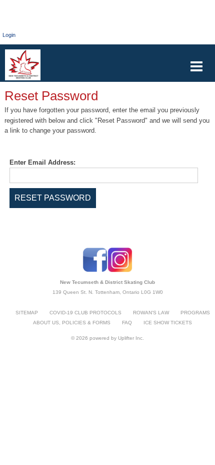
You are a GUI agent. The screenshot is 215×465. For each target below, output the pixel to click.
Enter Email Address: (43, 162)
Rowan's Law (151, 312)
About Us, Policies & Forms (71, 322)
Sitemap (27, 312)
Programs (195, 312)
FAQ (127, 322)
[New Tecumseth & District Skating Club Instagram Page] (120, 270)
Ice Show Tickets (168, 322)
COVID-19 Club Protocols (86, 312)
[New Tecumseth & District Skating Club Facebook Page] (95, 270)
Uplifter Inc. (131, 338)
